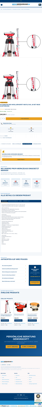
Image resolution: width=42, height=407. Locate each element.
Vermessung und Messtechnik (7, 9)
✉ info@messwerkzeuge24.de (35, 279)
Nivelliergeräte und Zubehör (16, 9)
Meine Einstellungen (5, 381)
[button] (21, 1)
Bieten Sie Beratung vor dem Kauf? (8, 281)
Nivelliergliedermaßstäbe (37, 143)
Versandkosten (9, 323)
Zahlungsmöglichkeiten (33, 383)
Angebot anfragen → (21, 159)
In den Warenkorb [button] (5, 320)
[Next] (40, 35)
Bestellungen (4, 375)
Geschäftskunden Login (18, 396)
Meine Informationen (5, 379)
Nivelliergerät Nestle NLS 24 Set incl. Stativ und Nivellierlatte (6, 315)
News (30, 379)
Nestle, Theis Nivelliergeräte (25, 9)
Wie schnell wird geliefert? (7, 265)
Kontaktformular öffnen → (35, 283)
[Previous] (2, 35)
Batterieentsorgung (32, 375)
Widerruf (26, 396)
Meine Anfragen (4, 383)
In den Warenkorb (25, 118)
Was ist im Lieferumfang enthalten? (8, 275)
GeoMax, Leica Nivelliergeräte (16, 143)
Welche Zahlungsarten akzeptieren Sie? (9, 271)
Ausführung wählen (32, 320)
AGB (16, 377)
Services (30, 377)
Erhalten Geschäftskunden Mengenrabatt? (10, 268)
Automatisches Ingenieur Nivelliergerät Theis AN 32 (32, 315)
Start (1, 9)
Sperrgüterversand (19, 381)
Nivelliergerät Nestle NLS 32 (19, 314)
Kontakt (30, 381)
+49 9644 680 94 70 (35, 276)
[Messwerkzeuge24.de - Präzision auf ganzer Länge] (21, 5)
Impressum (17, 375)
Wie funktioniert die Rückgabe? (8, 278)
